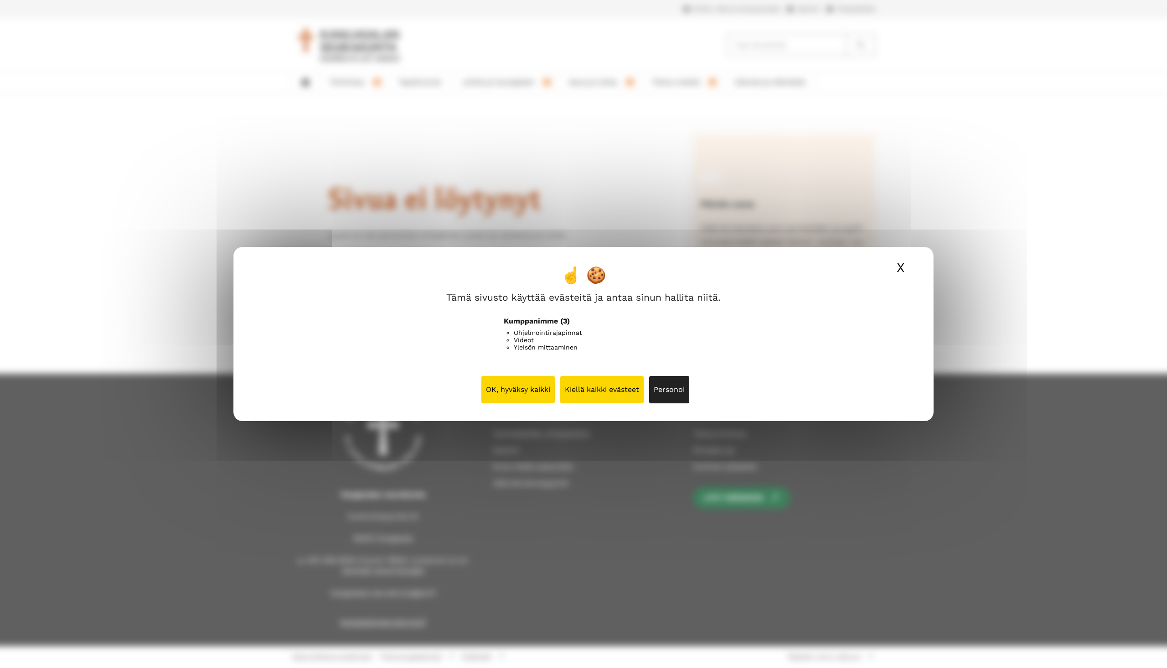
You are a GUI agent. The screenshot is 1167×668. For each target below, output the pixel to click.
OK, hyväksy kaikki (518, 389)
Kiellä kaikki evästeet (602, 389)
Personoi (669, 389)
